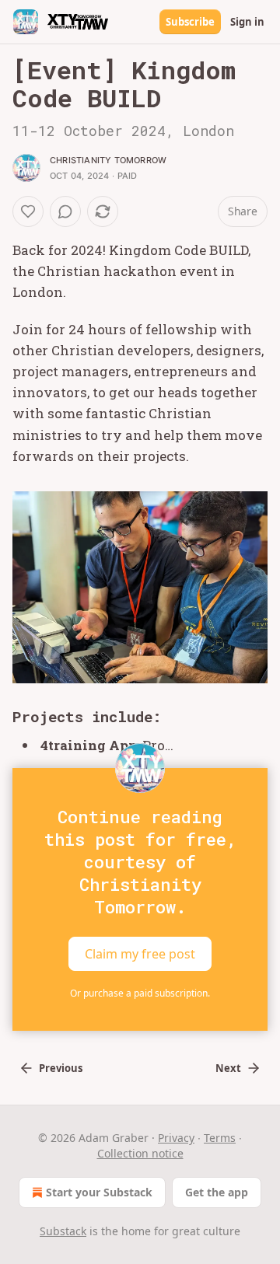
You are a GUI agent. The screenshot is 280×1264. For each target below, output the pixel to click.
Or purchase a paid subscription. (140, 993)
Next (228, 1068)
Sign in (247, 22)
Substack (63, 1231)
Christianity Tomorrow (108, 160)
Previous (60, 1068)
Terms (220, 1137)
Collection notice (140, 1153)
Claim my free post (140, 953)
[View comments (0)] (65, 211)
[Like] (28, 211)
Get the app (216, 1192)
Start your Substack (99, 1192)
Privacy (176, 1137)
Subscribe (190, 22)
